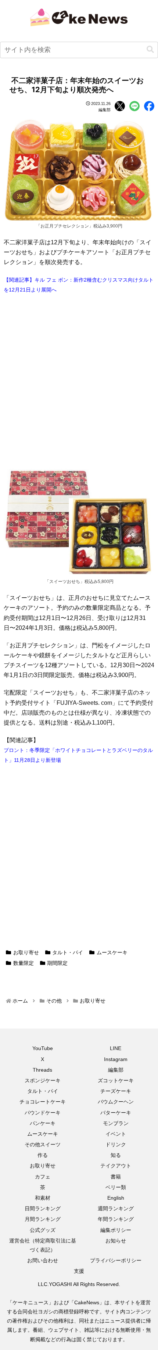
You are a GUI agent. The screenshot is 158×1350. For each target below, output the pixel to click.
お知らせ (115, 1241)
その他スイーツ (43, 1144)
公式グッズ (42, 1230)
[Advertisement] (79, 380)
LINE (115, 1048)
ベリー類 (115, 1187)
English (115, 1198)
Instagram (116, 1059)
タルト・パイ (67, 952)
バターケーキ (115, 1113)
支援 (79, 1271)
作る (42, 1155)
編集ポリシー (115, 1230)
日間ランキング (43, 1208)
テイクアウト (115, 1166)
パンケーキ (42, 1123)
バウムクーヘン (116, 1102)
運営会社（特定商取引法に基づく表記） (42, 1245)
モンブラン (116, 1123)
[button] (150, 49)
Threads (42, 1070)
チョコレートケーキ (42, 1102)
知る (116, 1155)
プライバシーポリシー (115, 1260)
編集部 (115, 1070)
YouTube (42, 1048)
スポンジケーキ (43, 1080)
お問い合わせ (42, 1260)
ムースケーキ (112, 952)
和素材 (42, 1198)
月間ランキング (43, 1219)
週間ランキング (116, 1208)
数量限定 (23, 963)
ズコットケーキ (116, 1080)
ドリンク (115, 1144)
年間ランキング (116, 1219)
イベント (115, 1134)
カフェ (42, 1177)
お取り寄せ (26, 952)
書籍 (116, 1177)
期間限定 (57, 963)
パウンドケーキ (43, 1113)
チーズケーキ (115, 1091)
